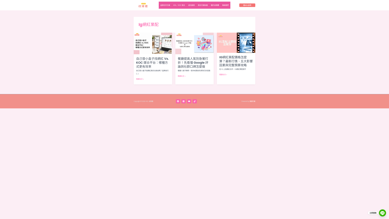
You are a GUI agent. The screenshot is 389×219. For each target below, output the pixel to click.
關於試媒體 (215, 5)
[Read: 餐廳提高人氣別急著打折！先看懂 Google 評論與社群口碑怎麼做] (194, 43)
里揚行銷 (252, 101)
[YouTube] (189, 101)
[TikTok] (195, 101)
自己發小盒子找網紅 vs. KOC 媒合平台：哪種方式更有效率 (152, 62)
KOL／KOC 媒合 (179, 5)
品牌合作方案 (165, 5)
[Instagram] (184, 101)
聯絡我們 (225, 5)
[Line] (382, 212)
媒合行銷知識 (203, 5)
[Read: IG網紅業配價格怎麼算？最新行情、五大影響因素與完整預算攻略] (236, 42)
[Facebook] (178, 101)
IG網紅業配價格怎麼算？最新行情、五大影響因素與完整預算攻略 (236, 61)
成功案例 (191, 5)
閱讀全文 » (140, 79)
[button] (247, 5)
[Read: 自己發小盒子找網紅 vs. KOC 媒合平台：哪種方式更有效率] (153, 43)
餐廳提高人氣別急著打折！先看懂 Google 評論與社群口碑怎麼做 (193, 62)
